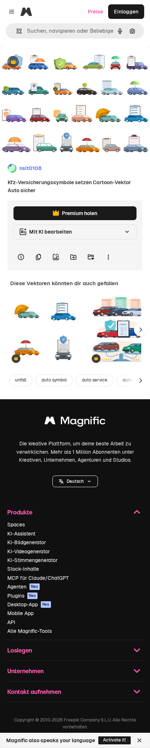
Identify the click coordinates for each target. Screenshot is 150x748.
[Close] (139, 740)
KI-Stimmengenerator (32, 560)
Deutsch (75, 481)
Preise (95, 11)
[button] (75, 481)
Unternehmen (25, 671)
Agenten (22, 586)
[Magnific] (75, 422)
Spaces (16, 524)
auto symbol (54, 380)
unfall (20, 380)
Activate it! (114, 740)
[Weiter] (140, 329)
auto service (94, 380)
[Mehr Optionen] (108, 257)
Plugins (21, 596)
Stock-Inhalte (23, 569)
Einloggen (126, 11)
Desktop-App (28, 604)
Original (46, 62)
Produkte (19, 512)
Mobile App (20, 613)
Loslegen (19, 650)
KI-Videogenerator (28, 551)
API (11, 622)
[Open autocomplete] (16, 31)
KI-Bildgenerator (26, 542)
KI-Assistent (21, 533)
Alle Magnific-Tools (29, 631)
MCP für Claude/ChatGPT (38, 578)
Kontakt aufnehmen (34, 691)
